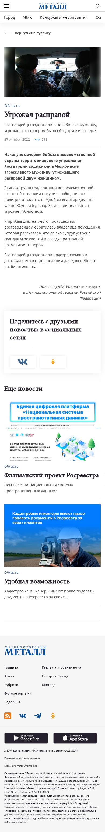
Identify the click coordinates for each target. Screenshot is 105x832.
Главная (11, 667)
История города (55, 676)
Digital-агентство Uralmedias (20, 765)
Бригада (49, 684)
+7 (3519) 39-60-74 (39, 792)
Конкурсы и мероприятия (64, 17)
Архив (9, 676)
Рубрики (11, 684)
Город (9, 17)
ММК (27, 17)
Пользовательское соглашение (22, 758)
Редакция (12, 702)
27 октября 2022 (17, 139)
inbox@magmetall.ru (16, 792)
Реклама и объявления (62, 667)
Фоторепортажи (18, 693)
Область (12, 105)
